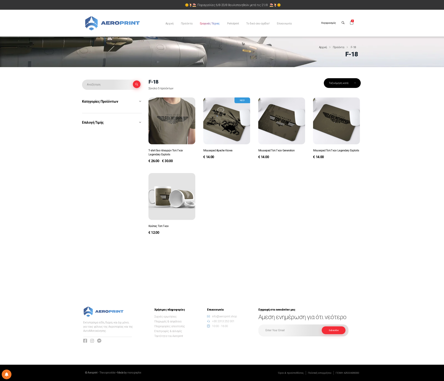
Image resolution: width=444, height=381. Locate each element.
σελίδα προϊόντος (163, 161)
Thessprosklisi (107, 373)
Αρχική (323, 47)
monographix (134, 373)
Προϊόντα (338, 47)
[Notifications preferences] (6, 374)
